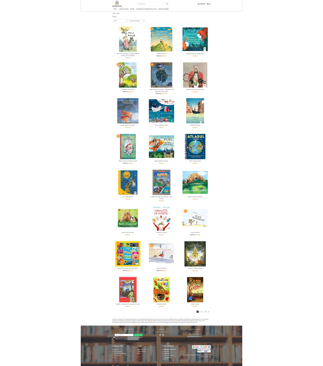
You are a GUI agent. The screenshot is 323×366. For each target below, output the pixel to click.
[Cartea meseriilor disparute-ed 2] (195, 75)
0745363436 (195, 334)
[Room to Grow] (195, 289)
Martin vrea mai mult (128, 232)
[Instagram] (163, 335)
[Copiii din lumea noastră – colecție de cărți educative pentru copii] (161, 75)
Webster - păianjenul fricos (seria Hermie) (128, 304)
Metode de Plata (142, 349)
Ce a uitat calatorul (128, 196)
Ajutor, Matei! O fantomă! (128, 125)
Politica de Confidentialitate (131, 339)
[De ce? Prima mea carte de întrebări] (127, 254)
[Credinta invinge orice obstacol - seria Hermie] (161, 182)
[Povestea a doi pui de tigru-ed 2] (195, 39)
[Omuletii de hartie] (161, 218)
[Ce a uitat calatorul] (127, 182)
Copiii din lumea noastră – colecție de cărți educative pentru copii (161, 90)
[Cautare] (167, 3)
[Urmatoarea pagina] (208, 312)
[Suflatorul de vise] (195, 110)
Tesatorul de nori (161, 53)
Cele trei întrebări (162, 268)
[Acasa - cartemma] (122, 4)
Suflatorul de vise (195, 125)
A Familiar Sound (161, 304)
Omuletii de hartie (161, 232)
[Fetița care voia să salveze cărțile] (127, 146)
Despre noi (115, 349)
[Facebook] (159, 335)
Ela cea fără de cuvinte (161, 125)
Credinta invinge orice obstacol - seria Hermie (161, 197)
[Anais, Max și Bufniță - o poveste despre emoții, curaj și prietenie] (127, 39)
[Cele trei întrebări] (161, 253)
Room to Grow (195, 304)
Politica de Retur (142, 351)
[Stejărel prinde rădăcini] (127, 75)
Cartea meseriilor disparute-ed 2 (195, 89)
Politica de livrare (116, 355)
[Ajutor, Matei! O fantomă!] (127, 110)
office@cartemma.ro (195, 336)
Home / (114, 13)
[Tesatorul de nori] (161, 39)
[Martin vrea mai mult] (127, 218)
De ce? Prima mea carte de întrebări (128, 268)
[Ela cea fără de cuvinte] (161, 110)
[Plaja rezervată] (195, 218)
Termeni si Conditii (117, 351)
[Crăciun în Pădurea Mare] (195, 254)
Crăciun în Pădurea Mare (195, 268)
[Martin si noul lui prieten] (195, 182)
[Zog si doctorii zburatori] (161, 146)
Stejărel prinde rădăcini (128, 89)
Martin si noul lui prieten (195, 196)
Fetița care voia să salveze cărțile (128, 161)
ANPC (139, 353)
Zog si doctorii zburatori (161, 161)
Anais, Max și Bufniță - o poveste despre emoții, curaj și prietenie (128, 54)
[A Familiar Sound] (161, 289)
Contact (114, 357)
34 (206, 311)
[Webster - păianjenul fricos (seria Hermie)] (127, 289)
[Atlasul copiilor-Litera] (195, 146)
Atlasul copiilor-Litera (195, 161)
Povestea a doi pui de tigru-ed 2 (195, 53)
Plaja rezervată (195, 232)
